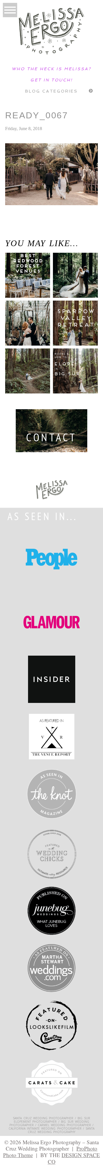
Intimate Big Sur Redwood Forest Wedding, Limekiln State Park (21, 232)
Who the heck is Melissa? (51, 68)
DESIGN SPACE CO (74, 1158)
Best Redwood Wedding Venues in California (24, 282)
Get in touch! (51, 80)
